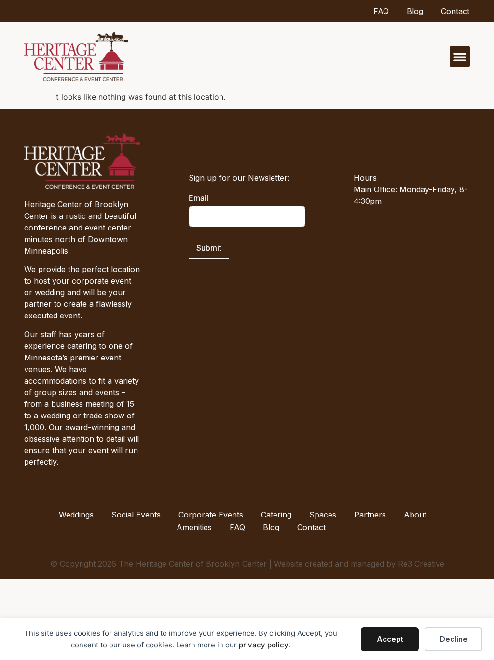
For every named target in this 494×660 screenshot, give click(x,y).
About (415, 514)
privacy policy (263, 644)
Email (198, 197)
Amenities (194, 527)
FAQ (381, 11)
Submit (208, 248)
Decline (453, 639)
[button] (460, 56)
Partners (370, 514)
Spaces (322, 514)
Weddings (76, 514)
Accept (390, 639)
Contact (455, 11)
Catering (276, 514)
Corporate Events (210, 514)
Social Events (136, 514)
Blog (415, 11)
